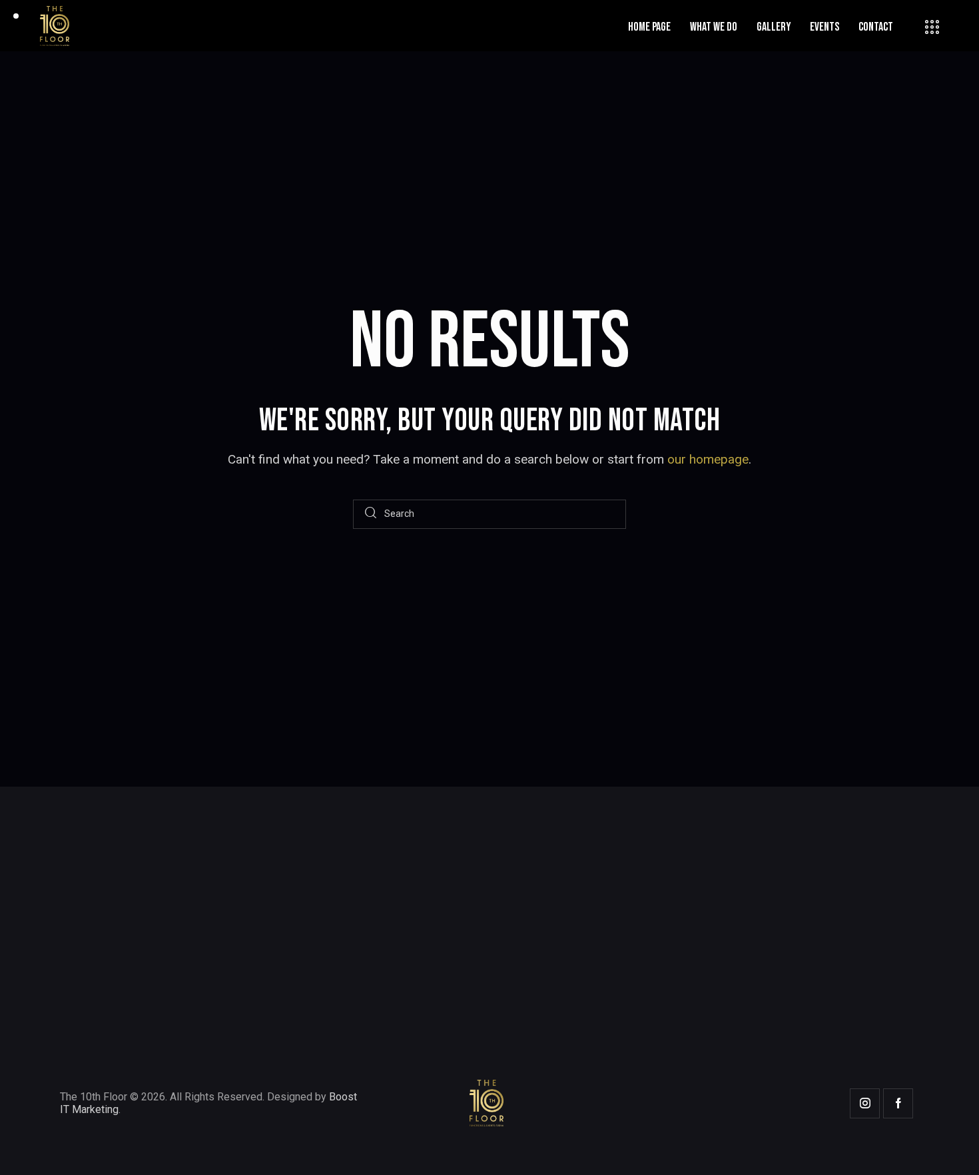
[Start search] (370, 515)
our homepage (708, 459)
